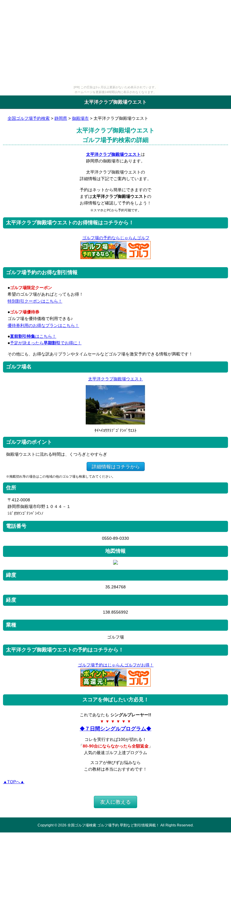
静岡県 (60, 118)
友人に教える (115, 802)
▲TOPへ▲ (13, 781)
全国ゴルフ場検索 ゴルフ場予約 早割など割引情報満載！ (113, 825)
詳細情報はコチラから (116, 466)
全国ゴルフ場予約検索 (29, 118)
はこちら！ (33, 336)
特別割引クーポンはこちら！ (35, 301)
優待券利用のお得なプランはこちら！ (43, 325)
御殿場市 (80, 118)
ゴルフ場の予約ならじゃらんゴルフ (115, 237)
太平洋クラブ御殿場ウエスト (113, 154)
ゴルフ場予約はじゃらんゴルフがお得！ (116, 665)
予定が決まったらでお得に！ (46, 342)
